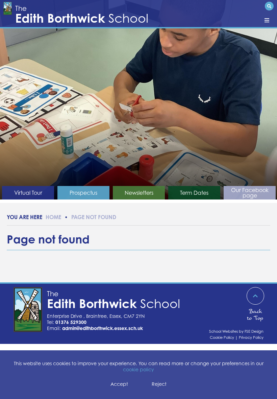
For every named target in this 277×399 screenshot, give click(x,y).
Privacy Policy (251, 337)
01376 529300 (70, 322)
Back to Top (255, 314)
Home (53, 217)
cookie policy (138, 369)
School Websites (223, 331)
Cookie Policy (222, 337)
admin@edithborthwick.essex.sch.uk (102, 328)
